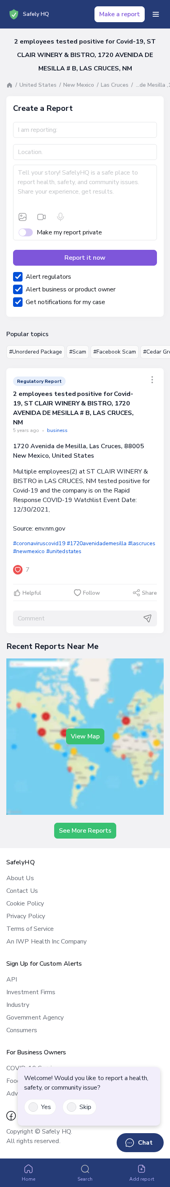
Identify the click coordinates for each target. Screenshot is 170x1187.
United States (38, 85)
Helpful (32, 593)
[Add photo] (22, 217)
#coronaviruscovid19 (39, 543)
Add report (141, 1179)
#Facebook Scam (114, 352)
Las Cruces (114, 85)
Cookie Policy (25, 903)
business (57, 430)
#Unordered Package (35, 352)
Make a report (119, 14)
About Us (20, 878)
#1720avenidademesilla (97, 543)
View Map (85, 736)
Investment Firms (30, 992)
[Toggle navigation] (156, 14)
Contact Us (22, 890)
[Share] (152, 379)
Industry (17, 1005)
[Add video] (41, 217)
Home (28, 1179)
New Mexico (78, 85)
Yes (46, 1107)
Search (84, 1179)
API (11, 979)
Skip (85, 1107)
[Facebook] (11, 1115)
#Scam (77, 352)
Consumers (21, 1030)
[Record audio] (60, 217)
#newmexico (29, 551)
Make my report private (69, 232)
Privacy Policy (25, 916)
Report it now (85, 257)
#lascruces (141, 543)
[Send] (147, 618)
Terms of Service (30, 928)
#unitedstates (63, 551)
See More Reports (85, 830)
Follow (91, 593)
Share (149, 593)
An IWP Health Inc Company (46, 941)
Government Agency (35, 1017)
